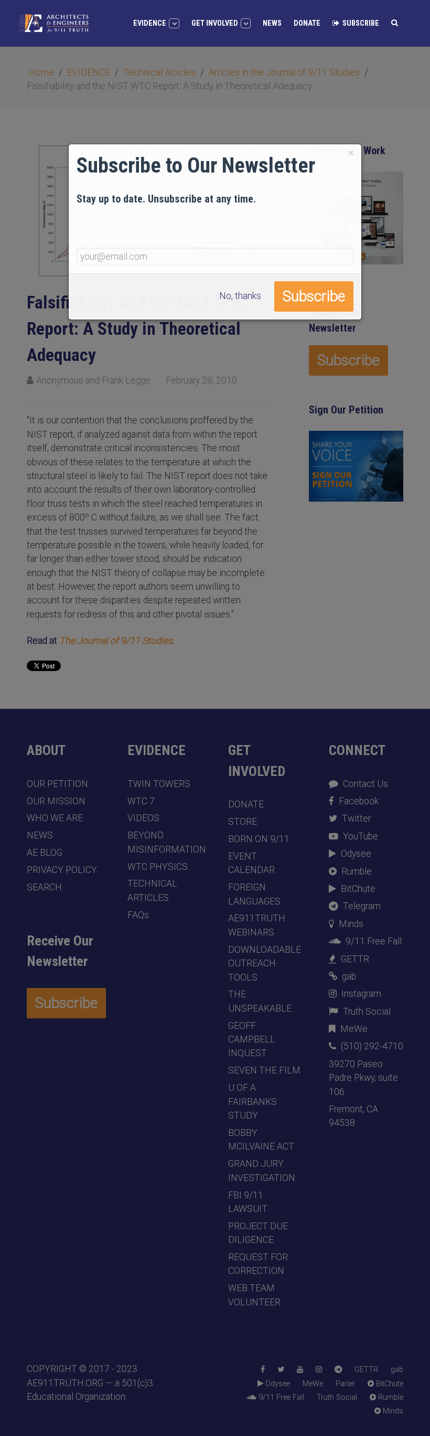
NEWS (40, 835)
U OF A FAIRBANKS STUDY (252, 1101)
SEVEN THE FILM (264, 1070)
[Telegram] (338, 1370)
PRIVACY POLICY (62, 870)
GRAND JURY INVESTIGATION (261, 1170)
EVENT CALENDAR (251, 863)
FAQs (138, 915)
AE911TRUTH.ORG (66, 1383)
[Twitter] (280, 1370)
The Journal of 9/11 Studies (116, 640)
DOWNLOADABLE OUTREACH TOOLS (264, 963)
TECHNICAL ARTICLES (152, 890)
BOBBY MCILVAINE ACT (261, 1139)
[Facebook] (262, 1370)
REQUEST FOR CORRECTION (258, 1264)
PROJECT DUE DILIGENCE (258, 1233)
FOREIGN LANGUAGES (254, 894)
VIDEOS (143, 818)
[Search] (394, 22)
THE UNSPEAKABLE (260, 1001)
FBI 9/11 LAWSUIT (247, 1202)
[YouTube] (300, 1370)
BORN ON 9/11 (258, 839)
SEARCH (44, 887)
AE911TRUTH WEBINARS (256, 925)
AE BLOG (44, 852)
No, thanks (240, 296)
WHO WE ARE (55, 818)
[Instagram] (318, 1370)
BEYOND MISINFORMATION (164, 842)
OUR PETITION (57, 784)
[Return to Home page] (54, 23)
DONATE (246, 804)
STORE (242, 821)
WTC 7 (141, 801)
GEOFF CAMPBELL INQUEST (251, 1039)
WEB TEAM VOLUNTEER (254, 1295)
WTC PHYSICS (157, 866)
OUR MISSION (56, 801)
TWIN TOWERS (158, 784)
